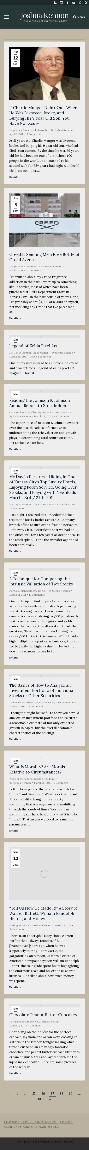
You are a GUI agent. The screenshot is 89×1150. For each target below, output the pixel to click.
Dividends (15, 702)
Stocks (65, 412)
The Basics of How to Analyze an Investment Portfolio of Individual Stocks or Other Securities (42, 690)
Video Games (40, 352)
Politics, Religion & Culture (39, 778)
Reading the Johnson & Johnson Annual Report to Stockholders (39, 403)
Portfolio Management (22, 590)
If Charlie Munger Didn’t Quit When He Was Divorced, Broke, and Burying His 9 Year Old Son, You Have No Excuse (43, 115)
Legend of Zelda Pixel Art (33, 345)
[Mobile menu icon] (6, 17)
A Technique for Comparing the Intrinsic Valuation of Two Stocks (41, 581)
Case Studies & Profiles (22, 412)
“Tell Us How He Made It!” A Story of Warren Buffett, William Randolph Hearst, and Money (43, 913)
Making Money (18, 925)
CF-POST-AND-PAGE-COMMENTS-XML (31, 1122)
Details (13, 176)
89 (70, 1094)
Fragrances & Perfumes (23, 266)
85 (34, 1094)
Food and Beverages (21, 1021)
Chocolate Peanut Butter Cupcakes (43, 1014)
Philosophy (41, 130)
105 (40, 1099)
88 (61, 1094)
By (62, 130)
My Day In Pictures (20, 352)
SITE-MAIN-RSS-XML (45, 1127)
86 (43, 1094)
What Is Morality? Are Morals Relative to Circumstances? (37, 769)
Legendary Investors (21, 130)
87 (52, 1094)
